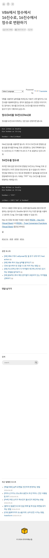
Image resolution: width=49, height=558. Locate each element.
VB (12, 239)
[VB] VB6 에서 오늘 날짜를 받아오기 (18, 262)
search (36, 362)
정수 (22, 239)
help (8, 4)
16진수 (5, 239)
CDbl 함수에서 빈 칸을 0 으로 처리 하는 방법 (21, 265)
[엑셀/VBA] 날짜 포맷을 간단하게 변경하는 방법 (22, 487)
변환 (17, 239)
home (3, 4)
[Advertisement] (24, 60)
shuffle (12, 4)
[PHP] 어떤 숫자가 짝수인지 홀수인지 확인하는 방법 (23, 499)
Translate (43, 91)
